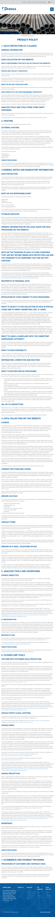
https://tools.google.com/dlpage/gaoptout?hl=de (35, 639)
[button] (52, 9)
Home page (24, 35)
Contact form (6, 901)
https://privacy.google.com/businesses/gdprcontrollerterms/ (21, 754)
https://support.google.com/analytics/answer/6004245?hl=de (16, 644)
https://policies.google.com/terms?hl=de (11, 809)
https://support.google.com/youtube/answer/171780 (14, 682)
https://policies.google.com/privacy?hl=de (11, 699)
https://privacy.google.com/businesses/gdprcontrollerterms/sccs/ (17, 755)
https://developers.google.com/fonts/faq (36, 720)
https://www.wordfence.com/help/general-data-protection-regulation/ (23, 847)
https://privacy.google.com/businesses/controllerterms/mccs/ (21, 605)
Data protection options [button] (45, 912)
